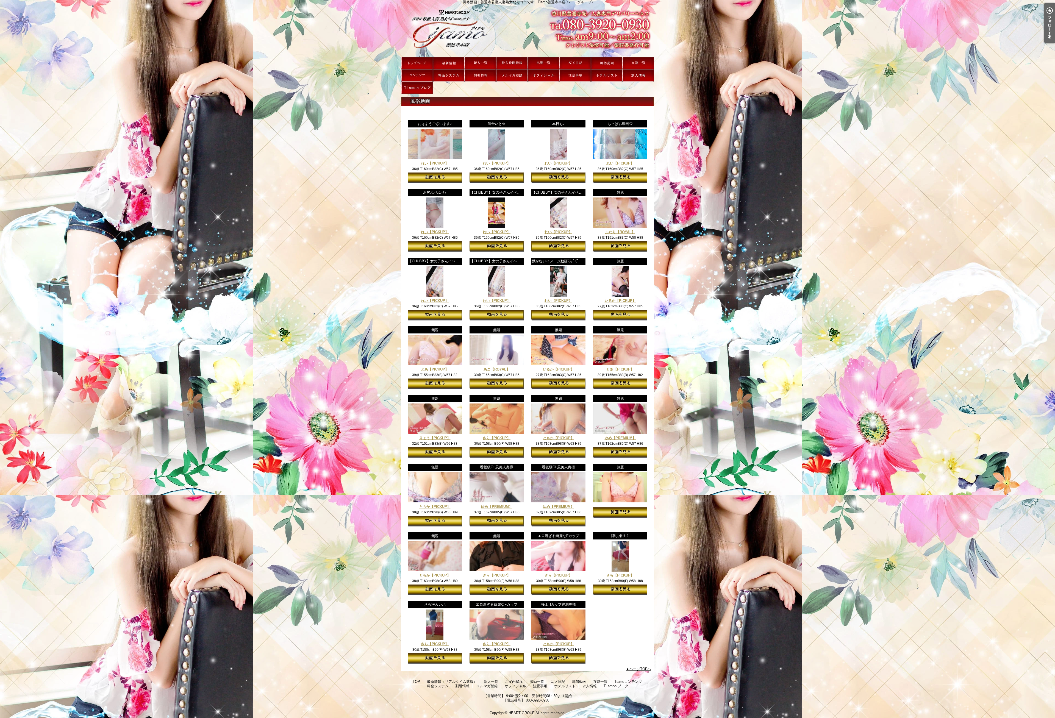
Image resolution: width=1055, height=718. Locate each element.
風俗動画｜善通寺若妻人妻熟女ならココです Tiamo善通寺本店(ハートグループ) (527, 30)
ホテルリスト (607, 75)
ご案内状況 (512, 63)
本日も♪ (558, 124)
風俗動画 (607, 63)
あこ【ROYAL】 (497, 369)
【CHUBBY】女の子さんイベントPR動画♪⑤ (506, 192)
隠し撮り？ (620, 536)
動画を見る (435, 177)
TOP (417, 63)
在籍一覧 (638, 63)
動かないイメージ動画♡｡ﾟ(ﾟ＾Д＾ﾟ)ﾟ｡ (564, 261)
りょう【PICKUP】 (435, 438)
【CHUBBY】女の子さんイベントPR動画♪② (444, 261)
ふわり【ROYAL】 (620, 232)
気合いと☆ (497, 124)
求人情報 (638, 75)
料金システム (449, 75)
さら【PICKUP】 (496, 438)
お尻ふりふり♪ (434, 192)
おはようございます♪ (435, 124)
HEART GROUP (522, 713)
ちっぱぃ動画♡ (620, 124)
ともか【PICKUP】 (558, 438)
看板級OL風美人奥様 (496, 467)
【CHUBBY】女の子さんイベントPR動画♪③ (568, 192)
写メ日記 (575, 63)
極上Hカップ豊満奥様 (558, 604)
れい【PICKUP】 (435, 163)
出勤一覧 (543, 63)
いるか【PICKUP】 (620, 301)
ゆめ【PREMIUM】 (620, 438)
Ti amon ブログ (417, 88)
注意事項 (575, 75)
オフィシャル (543, 75)
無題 (620, 192)
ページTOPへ (640, 669)
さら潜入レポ (435, 604)
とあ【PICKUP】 (435, 369)
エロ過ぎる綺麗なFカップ (558, 536)
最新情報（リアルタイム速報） (449, 63)
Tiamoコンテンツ (417, 75)
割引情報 (480, 75)
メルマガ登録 (512, 75)
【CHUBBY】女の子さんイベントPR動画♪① (506, 261)
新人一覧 (480, 63)
